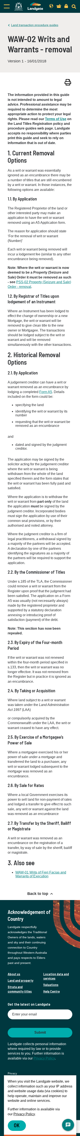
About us (14, 974)
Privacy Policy (44, 1058)
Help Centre (51, 991)
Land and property (20, 980)
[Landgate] (29, 6)
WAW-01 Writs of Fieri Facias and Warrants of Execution (40, 874)
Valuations (50, 985)
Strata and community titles (20, 989)
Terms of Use (55, 119)
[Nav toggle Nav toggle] (7, 6)
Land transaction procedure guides (34, 25)
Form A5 (45, 392)
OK (17, 1125)
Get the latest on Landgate (29, 1004)
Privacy (12, 1073)
